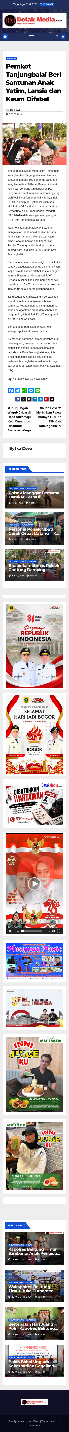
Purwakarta (27, 525)
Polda (31, 1357)
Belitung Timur (17, 488)
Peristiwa (11, 58)
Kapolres (31, 1320)
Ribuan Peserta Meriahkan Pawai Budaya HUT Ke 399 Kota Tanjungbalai (48, 417)
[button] (57, 36)
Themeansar (34, 1425)
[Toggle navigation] (31, 36)
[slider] (31, 931)
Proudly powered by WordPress (24, 1421)
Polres (29, 1282)
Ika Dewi (15, 110)
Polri (29, 1245)
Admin (32, 503)
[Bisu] (53, 931)
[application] (34, 883)
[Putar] (10, 931)
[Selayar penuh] (58, 931)
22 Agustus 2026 (22, 1259)
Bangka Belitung (17, 1357)
